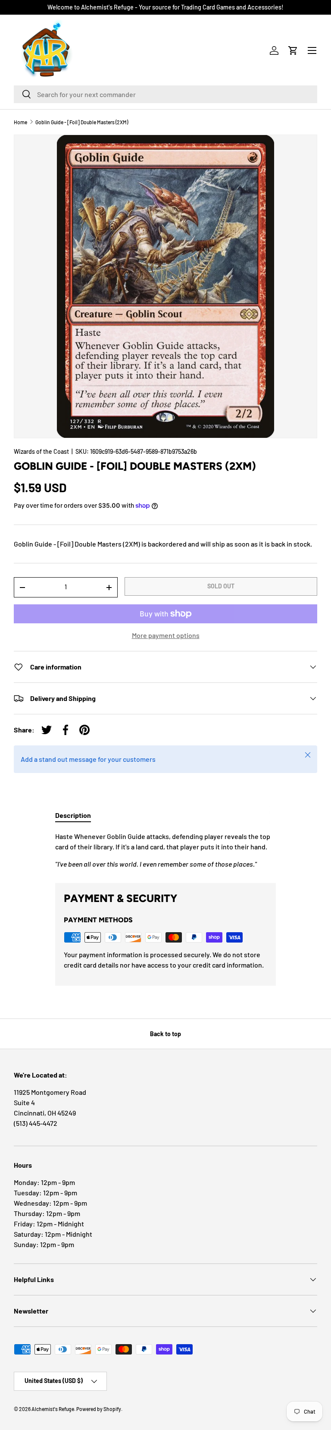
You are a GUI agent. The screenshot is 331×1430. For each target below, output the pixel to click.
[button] (293, 50)
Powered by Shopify (98, 1409)
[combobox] (165, 94)
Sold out (220, 586)
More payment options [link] (166, 635)
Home (20, 122)
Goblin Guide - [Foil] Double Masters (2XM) (81, 122)
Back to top (165, 1033)
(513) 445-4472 (35, 1123)
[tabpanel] (165, 850)
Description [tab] (73, 815)
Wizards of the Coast (41, 451)
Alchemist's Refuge (52, 1409)
